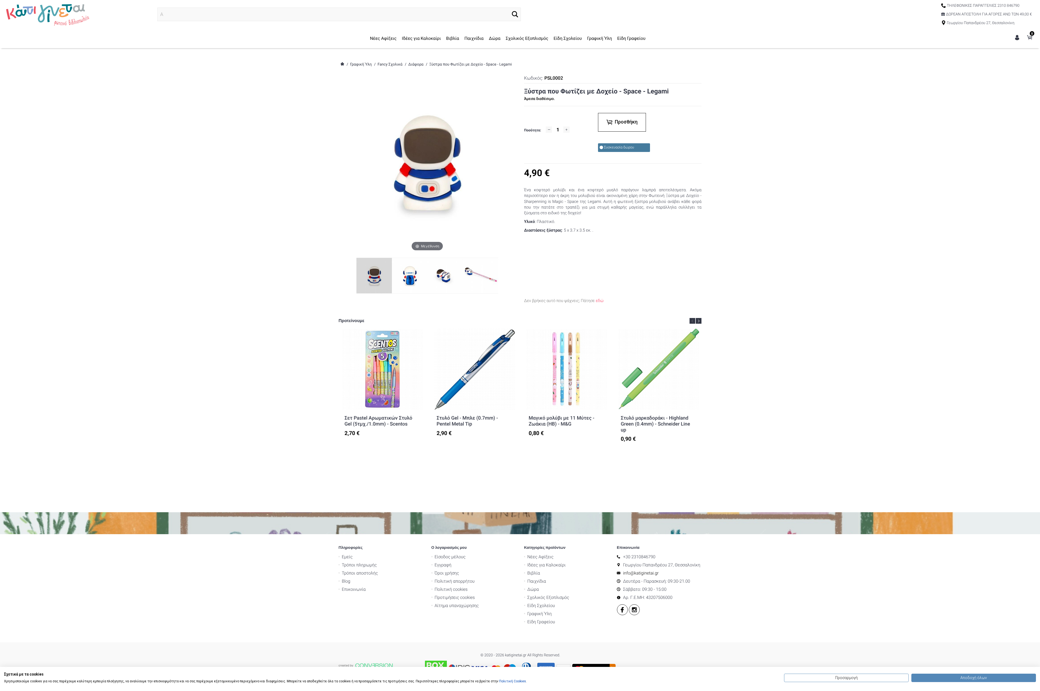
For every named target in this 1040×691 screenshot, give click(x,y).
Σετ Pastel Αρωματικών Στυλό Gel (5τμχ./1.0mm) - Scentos (378, 421)
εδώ (600, 300)
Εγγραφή (443, 564)
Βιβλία (452, 38)
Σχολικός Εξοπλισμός (527, 38)
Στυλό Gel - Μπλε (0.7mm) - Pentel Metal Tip (467, 421)
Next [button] (698, 321)
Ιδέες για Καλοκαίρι (421, 38)
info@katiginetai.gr (641, 573)
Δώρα (494, 38)
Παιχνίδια (474, 38)
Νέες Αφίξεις (383, 38)
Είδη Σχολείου (568, 38)
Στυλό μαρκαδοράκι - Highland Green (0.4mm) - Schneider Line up (655, 424)
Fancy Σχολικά (390, 64)
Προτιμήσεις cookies (455, 597)
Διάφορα (415, 64)
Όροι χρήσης (447, 573)
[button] (515, 14)
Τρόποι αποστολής (360, 573)
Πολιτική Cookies (512, 681)
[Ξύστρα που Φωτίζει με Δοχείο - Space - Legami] (409, 275)
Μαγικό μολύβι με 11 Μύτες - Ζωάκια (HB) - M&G (561, 421)
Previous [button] (692, 321)
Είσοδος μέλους (450, 556)
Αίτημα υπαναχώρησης (457, 605)
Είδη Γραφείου (631, 38)
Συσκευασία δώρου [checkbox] (619, 147)
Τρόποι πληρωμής (359, 564)
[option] (382, 382)
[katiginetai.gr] (47, 14)
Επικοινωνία (354, 589)
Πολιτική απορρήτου (455, 581)
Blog (346, 581)
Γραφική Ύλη (599, 38)
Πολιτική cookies (451, 589)
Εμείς (347, 556)
